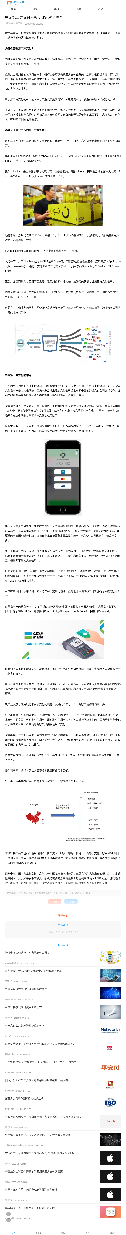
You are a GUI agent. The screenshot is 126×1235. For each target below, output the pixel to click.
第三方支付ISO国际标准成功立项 (24, 1098)
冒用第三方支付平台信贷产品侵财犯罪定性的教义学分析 (38, 1135)
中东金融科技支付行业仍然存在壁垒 (26, 989)
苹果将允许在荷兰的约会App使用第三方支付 (31, 1189)
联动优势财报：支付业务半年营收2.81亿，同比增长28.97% (39, 1044)
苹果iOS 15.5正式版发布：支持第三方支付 (30, 1208)
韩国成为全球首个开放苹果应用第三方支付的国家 (34, 1171)
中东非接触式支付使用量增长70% (24, 1007)
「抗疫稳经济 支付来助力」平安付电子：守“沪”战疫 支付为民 (40, 1062)
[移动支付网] (15, 3)
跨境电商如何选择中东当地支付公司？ (27, 952)
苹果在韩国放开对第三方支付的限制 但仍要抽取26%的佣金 (39, 1153)
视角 (78, 9)
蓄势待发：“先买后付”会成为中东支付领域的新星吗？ (36, 971)
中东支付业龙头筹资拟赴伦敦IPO (24, 1025)
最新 (13, 9)
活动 (100, 9)
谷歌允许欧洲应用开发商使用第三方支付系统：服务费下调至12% (43, 1116)
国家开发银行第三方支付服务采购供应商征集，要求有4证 (38, 1080)
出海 (57, 9)
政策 (35, 9)
